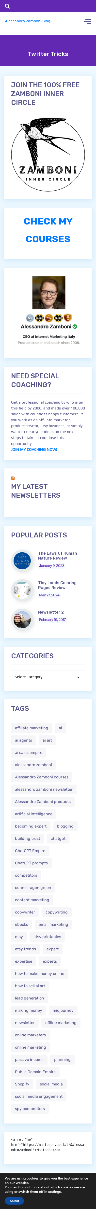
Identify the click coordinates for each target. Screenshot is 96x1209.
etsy (19, 936)
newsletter (25, 1022)
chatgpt (58, 838)
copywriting (57, 912)
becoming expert (31, 826)
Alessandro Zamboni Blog (27, 21)
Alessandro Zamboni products (43, 801)
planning (62, 1059)
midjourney (63, 1010)
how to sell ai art (30, 986)
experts (50, 961)
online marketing (30, 1047)
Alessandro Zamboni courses (41, 777)
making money (28, 1010)
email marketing (53, 924)
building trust (27, 838)
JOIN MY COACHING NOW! (34, 449)
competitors (26, 875)
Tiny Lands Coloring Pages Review (57, 585)
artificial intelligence (33, 814)
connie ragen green (33, 887)
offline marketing (61, 1022)
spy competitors (30, 1108)
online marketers (30, 1035)
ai (60, 728)
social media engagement (39, 1096)
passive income (29, 1059)
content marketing (32, 900)
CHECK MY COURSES (48, 230)
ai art (47, 740)
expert (53, 949)
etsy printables (47, 936)
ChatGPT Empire (30, 850)
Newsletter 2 (51, 612)
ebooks (21, 924)
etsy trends (25, 949)
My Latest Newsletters (35, 490)
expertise (23, 961)
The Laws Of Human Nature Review (57, 556)
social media (51, 1084)
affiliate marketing (31, 728)
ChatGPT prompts (31, 863)
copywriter (25, 912)
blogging (65, 826)
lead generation (29, 998)
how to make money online (39, 973)
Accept (14, 1201)
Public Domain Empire (35, 1071)
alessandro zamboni (33, 764)
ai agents (23, 740)
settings (54, 1192)
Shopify (22, 1084)
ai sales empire (28, 752)
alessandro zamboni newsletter (44, 789)
